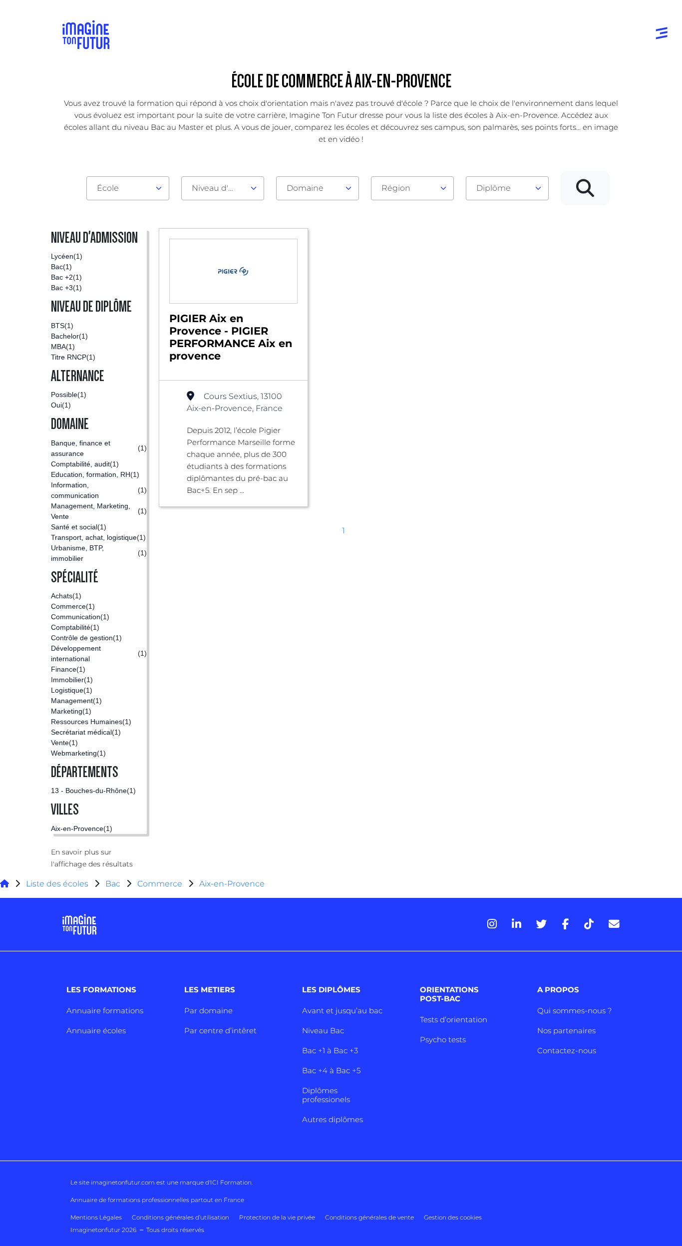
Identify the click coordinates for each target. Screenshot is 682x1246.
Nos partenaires (566, 1030)
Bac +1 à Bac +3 (330, 1050)
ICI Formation (231, 1182)
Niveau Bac (323, 1030)
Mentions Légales (96, 1217)
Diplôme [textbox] (493, 188)
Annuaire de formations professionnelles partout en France (157, 1200)
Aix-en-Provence (232, 883)
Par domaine (208, 1010)
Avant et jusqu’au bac (342, 1010)
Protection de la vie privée (277, 1217)
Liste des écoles (57, 883)
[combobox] (127, 188)
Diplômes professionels (326, 1095)
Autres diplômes (332, 1119)
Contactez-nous (566, 1050)
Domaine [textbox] (305, 188)
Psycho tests (443, 1039)
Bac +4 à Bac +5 (331, 1070)
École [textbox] (108, 188)
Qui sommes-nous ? (574, 1010)
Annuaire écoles (96, 1030)
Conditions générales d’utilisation (180, 1217)
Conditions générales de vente (369, 1217)
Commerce (159, 883)
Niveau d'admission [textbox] (219, 188)
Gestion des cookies (453, 1217)
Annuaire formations (104, 1010)
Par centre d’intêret (220, 1030)
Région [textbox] (395, 188)
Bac (112, 883)
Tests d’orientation (453, 1019)
